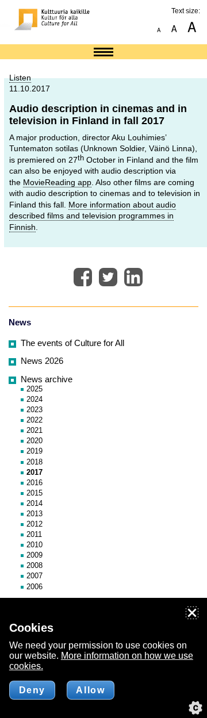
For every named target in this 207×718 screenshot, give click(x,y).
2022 (34, 420)
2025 (34, 389)
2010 (34, 544)
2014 (34, 503)
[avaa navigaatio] (103, 53)
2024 (34, 399)
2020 (34, 440)
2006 (34, 586)
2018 (34, 462)
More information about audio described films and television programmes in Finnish (92, 216)
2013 (34, 513)
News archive (46, 379)
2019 (34, 451)
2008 (34, 565)
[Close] (192, 613)
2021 (34, 430)
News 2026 (42, 361)
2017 (34, 472)
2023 (34, 409)
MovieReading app (57, 182)
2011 (34, 534)
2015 (34, 493)
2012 (34, 524)
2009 (34, 555)
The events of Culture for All (72, 343)
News (20, 322)
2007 (34, 575)
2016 (34, 482)
